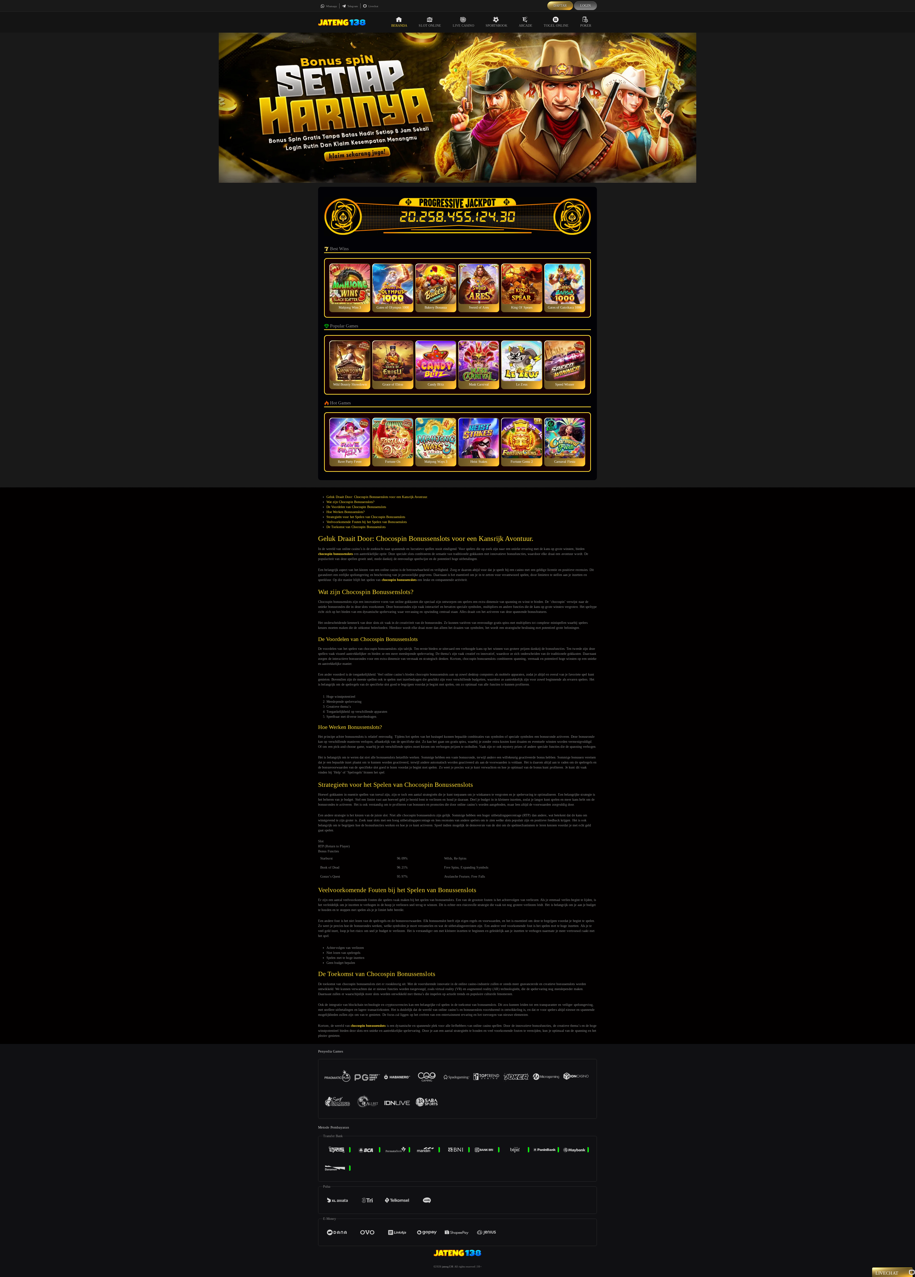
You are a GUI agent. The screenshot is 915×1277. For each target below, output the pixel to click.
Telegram (352, 6)
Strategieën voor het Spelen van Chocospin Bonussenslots (365, 517)
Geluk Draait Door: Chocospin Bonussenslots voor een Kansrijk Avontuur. (377, 497)
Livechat (373, 6)
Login (585, 5)
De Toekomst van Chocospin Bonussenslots (356, 527)
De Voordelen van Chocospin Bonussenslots (356, 507)
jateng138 (447, 1266)
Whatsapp (331, 6)
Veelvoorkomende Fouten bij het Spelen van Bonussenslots (366, 522)
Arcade (526, 25)
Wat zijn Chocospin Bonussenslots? (350, 502)
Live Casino (463, 25)
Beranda (399, 25)
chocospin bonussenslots (335, 554)
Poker (585, 25)
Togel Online (556, 25)
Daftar (560, 5)
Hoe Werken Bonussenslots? (345, 512)
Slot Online (430, 25)
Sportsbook (496, 25)
